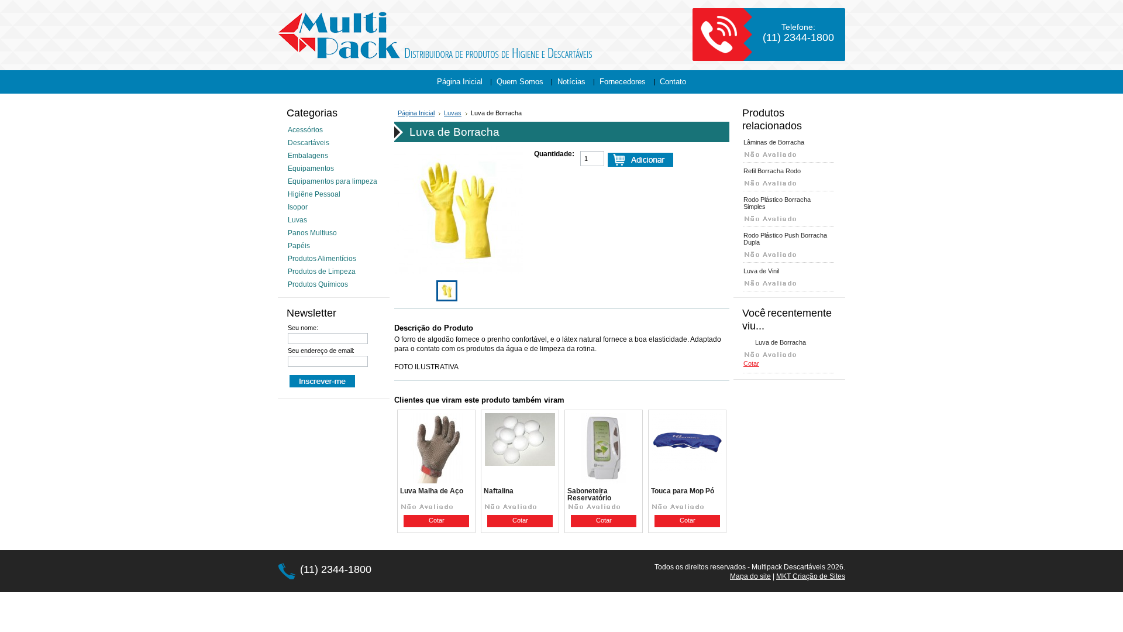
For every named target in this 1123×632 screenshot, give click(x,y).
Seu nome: (303, 327)
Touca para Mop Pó (682, 490)
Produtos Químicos (318, 284)
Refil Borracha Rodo (772, 170)
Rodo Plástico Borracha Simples (777, 203)
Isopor (298, 207)
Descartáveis (308, 143)
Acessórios (305, 130)
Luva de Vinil (761, 270)
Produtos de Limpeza (322, 271)
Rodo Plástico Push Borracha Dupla (785, 239)
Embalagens (308, 156)
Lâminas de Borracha (773, 142)
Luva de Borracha (780, 342)
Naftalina (499, 490)
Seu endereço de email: (321, 350)
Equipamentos (311, 168)
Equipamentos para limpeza (332, 181)
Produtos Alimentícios (322, 259)
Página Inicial (416, 112)
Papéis (299, 246)
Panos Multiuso (312, 233)
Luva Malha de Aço (431, 490)
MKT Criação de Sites (810, 576)
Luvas (297, 220)
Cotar (437, 520)
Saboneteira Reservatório (589, 494)
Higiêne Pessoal (314, 194)
